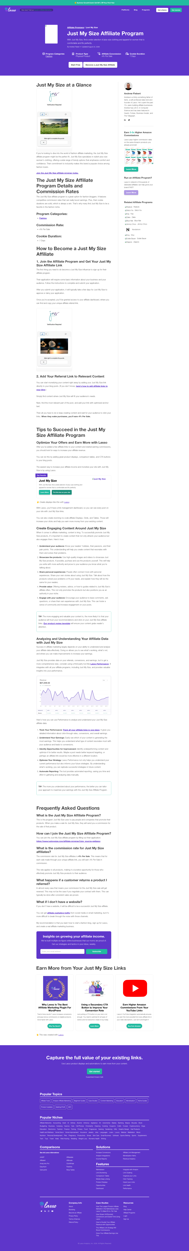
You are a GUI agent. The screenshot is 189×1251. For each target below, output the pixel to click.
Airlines (72, 1123)
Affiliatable (69, 1157)
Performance (127, 1188)
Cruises (125, 1126)
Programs (146, 10)
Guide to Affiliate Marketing (42, 10)
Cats (72, 1126)
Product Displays (101, 1182)
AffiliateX (42, 1160)
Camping (59, 1126)
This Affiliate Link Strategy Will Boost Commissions (106, 1229)
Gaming (101, 1129)
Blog (136, 10)
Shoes (89, 1135)
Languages (103, 1132)
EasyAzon (43, 1167)
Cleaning (98, 1126)
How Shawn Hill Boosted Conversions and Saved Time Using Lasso (108, 1216)
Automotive (106, 1123)
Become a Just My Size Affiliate (100, 65)
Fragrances (93, 1129)
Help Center (127, 1210)
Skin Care (96, 1135)
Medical (123, 1132)
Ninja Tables (70, 1170)
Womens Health (94, 1139)
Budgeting (43, 1126)
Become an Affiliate (75, 1213)
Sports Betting (125, 1135)
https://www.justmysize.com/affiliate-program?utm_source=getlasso (68, 841)
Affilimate (69, 1160)
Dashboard (100, 1188)
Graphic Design (124, 1129)
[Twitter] (130, 120)
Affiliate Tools (45, 1101)
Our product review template (57, 623)
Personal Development (54, 1135)
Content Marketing (107, 1101)
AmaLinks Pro (44, 1163)
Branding (72, 1210)
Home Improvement (72, 1132)
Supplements (142, 1135)
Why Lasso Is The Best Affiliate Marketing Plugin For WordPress (54, 1007)
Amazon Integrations (103, 1156)
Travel (52, 1139)
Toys (46, 1139)
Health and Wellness (47, 1132)
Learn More (44, 492)
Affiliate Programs (129, 1213)
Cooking (105, 1126)
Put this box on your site (61, 492)
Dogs (143, 1126)
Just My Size (48, 480)
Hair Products (135, 1129)
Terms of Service (74, 1219)
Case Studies (92, 1101)
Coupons (112, 1126)
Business (52, 1126)
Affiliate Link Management (131, 1152)
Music (138, 1132)
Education (119, 1101)
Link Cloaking (127, 1173)
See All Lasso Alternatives (49, 1152)
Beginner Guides (79, 1101)
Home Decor (59, 1132)
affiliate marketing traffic (58, 913)
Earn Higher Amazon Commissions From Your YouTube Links (134, 1007)
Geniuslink (43, 1170)
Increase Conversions (103, 1152)
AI (68, 1123)
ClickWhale (70, 1163)
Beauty (127, 1123)
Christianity (89, 1126)
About (71, 1206)
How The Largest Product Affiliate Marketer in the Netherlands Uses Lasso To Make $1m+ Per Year (107, 1209)
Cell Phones (80, 1126)
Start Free (75, 65)
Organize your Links (129, 1176)
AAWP (42, 1157)
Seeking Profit (60, 1107)
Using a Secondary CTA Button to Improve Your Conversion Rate (94, 1007)
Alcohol (79, 1123)
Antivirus (86, 1123)
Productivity (81, 1135)
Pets (65, 1135)
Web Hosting (64, 1139)
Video (57, 1139)
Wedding (74, 1139)
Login (125, 1216)
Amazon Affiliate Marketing (62, 1101)
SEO (69, 1107)
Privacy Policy (73, 1216)
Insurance (83, 1132)
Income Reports (101, 1159)
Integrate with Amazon (130, 1169)
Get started (176, 10)
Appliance (94, 1123)
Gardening (108, 1129)
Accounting (57, 1123)
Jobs (96, 1132)
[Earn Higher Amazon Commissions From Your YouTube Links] (135, 988)
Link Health (127, 1185)
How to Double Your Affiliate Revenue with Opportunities (105, 1223)
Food (86, 1129)
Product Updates (47, 1107)
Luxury (117, 1132)
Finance (66, 1129)
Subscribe (96, 951)
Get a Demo (162, 10)
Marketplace (100, 1169)
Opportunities (100, 1185)
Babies (114, 1123)
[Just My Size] (99, 484)
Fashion (43, 218)
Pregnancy (72, 1135)
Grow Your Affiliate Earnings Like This (107, 1234)
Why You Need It (54, 1026)
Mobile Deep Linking (103, 1179)
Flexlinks (69, 1167)
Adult (64, 1123)
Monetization (130, 1101)
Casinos (67, 1126)
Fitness (80, 1129)
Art (100, 1123)
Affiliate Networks (45, 1123)
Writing (103, 1139)
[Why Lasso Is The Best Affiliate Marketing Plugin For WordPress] (55, 988)
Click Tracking (127, 1179)
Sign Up (126, 1219)
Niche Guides (142, 1101)
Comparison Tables (102, 1176)
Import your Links (129, 1182)
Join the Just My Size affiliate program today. (57, 173)
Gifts (115, 1129)
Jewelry (90, 1132)
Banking (121, 1123)
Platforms (125, 10)
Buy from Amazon (134, 1026)
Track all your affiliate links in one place (81, 730)
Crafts (119, 1126)
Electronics (52, 1129)
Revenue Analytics (129, 1159)
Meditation (131, 1132)
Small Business (106, 1135)
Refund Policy (73, 1222)
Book (140, 1123)
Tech (41, 1139)
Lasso (66, 502)
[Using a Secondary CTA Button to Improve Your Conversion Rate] (95, 988)
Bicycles (134, 1123)
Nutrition (43, 1135)
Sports (134, 1135)
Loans (111, 1132)
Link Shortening (101, 1173)
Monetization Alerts (129, 1156)
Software (116, 1135)
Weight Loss (83, 1139)
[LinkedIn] (126, 120)
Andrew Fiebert (74, 47)
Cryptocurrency (135, 1126)
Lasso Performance (99, 664)
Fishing (73, 1129)
